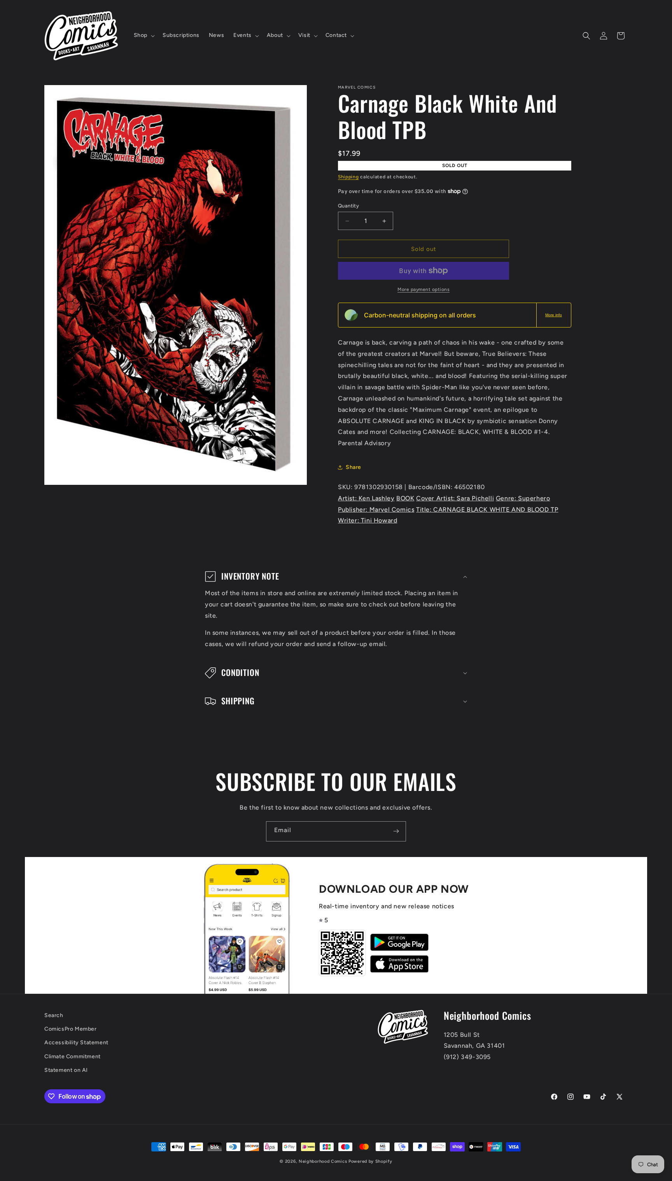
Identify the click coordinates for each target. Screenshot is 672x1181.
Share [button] (353, 467)
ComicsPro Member (70, 1029)
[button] (143, 35)
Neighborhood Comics (323, 1161)
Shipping (348, 176)
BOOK (405, 498)
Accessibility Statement (76, 1043)
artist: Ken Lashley (366, 498)
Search (53, 1015)
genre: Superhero (523, 498)
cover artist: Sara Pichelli (455, 498)
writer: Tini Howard (367, 520)
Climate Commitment (72, 1056)
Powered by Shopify (370, 1161)
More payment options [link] (423, 289)
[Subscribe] (396, 831)
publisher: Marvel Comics (376, 509)
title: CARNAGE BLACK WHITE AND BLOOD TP (487, 509)
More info (553, 315)
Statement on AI (66, 1070)
